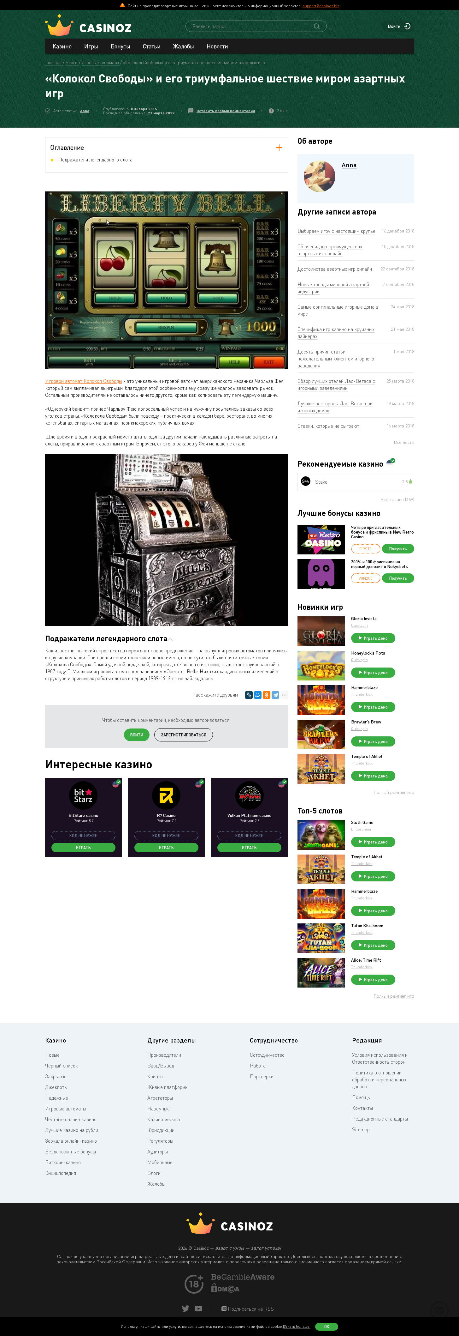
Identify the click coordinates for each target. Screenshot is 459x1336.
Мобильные (160, 1162)
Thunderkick (362, 694)
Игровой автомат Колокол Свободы (83, 381)
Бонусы (120, 46)
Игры (91, 46)
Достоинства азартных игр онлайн (334, 269)
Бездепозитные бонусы (70, 1151)
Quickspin (359, 625)
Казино (62, 46)
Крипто (155, 1076)
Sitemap (361, 1129)
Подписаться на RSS (250, 1309)
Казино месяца (163, 1119)
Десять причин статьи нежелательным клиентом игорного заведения (335, 358)
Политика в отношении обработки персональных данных (379, 1079)
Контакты (362, 1108)
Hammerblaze (364, 687)
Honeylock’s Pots (368, 653)
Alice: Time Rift (366, 960)
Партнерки (262, 1076)
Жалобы (183, 46)
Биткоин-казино (63, 1162)
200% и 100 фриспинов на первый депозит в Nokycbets (379, 564)
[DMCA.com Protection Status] (225, 1291)
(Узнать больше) (296, 1326)
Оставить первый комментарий (226, 111)
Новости (217, 46)
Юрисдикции (160, 1130)
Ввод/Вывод (160, 1065)
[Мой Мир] (258, 695)
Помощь (361, 1097)
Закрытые (56, 1076)
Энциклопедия (60, 1173)
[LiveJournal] (249, 695)
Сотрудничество (267, 1055)
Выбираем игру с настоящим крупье (336, 231)
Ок (326, 1326)
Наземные (158, 1108)
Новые (52, 1055)
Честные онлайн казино (71, 1119)
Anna (84, 111)
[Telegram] (275, 695)
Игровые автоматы (65, 1108)
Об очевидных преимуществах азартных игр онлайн (329, 250)
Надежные (56, 1098)
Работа (258, 1065)
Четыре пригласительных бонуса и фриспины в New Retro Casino (382, 532)
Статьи (152, 46)
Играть (83, 847)
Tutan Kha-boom (367, 925)
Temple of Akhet (367, 756)
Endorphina (361, 829)
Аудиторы (157, 1151)
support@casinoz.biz (321, 5)
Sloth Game (362, 822)
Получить (398, 548)
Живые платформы (167, 1087)
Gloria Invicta (364, 618)
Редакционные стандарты (380, 1118)
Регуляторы (160, 1141)
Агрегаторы (160, 1098)
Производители (164, 1055)
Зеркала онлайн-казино (71, 1141)
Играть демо (376, 638)
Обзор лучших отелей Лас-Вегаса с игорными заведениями (336, 384)
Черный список (61, 1065)
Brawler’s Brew (366, 722)
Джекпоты (56, 1087)
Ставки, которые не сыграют (328, 426)
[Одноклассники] (266, 695)
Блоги (154, 1173)
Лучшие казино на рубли (71, 1130)
